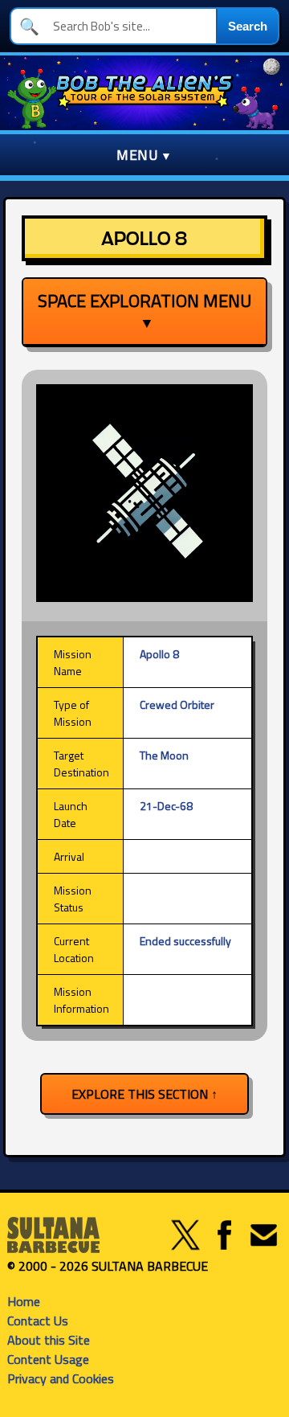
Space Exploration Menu (144, 310)
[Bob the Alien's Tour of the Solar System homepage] (144, 92)
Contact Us (37, 1320)
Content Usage (48, 1359)
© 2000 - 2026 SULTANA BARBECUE (107, 1266)
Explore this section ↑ (144, 1094)
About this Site (48, 1339)
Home (23, 1301)
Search (247, 26)
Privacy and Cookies (60, 1378)
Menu (137, 155)
